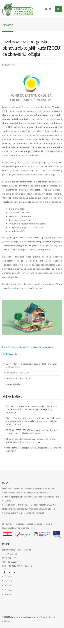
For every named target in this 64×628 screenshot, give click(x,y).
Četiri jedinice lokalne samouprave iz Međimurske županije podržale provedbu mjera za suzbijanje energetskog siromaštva (31, 409)
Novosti (8, 590)
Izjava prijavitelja (13, 384)
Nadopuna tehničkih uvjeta (17, 372)
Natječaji (9, 581)
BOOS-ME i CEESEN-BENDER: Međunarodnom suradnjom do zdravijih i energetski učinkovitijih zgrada (32, 431)
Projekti (8, 585)
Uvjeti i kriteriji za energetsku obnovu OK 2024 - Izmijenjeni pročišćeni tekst (31, 365)
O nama (8, 576)
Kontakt (8, 594)
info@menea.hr (9, 558)
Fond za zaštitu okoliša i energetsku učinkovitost (30, 347)
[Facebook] (4, 572)
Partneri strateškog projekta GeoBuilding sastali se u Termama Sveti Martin (33, 449)
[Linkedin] (14, 572)
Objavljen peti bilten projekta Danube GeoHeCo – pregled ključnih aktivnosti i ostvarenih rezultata (31, 440)
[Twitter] (9, 572)
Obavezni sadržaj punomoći (18, 378)
